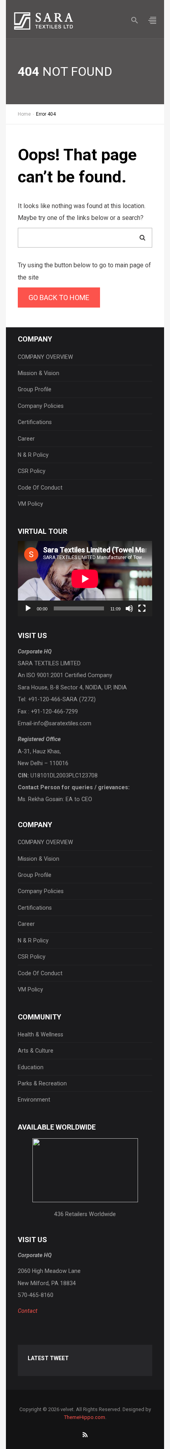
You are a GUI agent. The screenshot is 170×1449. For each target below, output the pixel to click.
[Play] (28, 608)
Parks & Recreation (42, 1083)
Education (30, 1067)
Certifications (35, 422)
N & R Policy (33, 455)
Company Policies (41, 406)
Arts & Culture (35, 1050)
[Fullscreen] (142, 608)
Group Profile (34, 389)
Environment (34, 1099)
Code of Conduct (40, 487)
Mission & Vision (38, 373)
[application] (85, 578)
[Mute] (129, 608)
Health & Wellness (40, 1034)
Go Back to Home (58, 297)
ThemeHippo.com (84, 1417)
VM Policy (30, 504)
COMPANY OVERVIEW (45, 357)
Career (26, 438)
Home (24, 114)
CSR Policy (31, 471)
